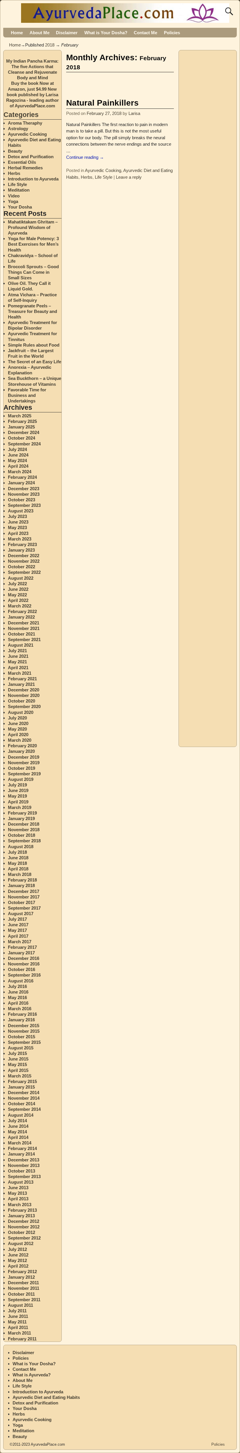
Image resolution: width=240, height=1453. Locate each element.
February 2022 (22, 611)
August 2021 (20, 645)
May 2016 (17, 997)
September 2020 (24, 706)
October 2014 (21, 1103)
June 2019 (18, 790)
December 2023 (23, 488)
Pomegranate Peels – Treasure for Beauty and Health (32, 311)
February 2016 (22, 1014)
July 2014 (17, 1120)
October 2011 (21, 1294)
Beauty (15, 151)
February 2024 (22, 477)
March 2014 (19, 1142)
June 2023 (18, 521)
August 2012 (20, 1243)
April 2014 (18, 1137)
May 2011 (17, 1321)
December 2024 (23, 432)
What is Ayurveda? (32, 1374)
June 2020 (18, 723)
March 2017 (19, 941)
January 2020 (21, 751)
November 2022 (24, 561)
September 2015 (24, 1042)
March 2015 (19, 1075)
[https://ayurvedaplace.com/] (126, 19)
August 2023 (20, 510)
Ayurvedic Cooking (103, 170)
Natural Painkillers (102, 102)
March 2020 (19, 740)
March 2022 (19, 605)
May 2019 (17, 795)
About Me (39, 32)
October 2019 (21, 768)
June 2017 (18, 924)
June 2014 (18, 1126)
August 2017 (20, 913)
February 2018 (22, 879)
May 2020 (17, 728)
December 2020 (23, 689)
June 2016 (18, 991)
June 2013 (18, 1187)
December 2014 (23, 1092)
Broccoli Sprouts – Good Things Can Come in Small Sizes (33, 272)
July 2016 (17, 986)
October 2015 (21, 1036)
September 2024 (24, 443)
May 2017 (17, 930)
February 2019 (22, 812)
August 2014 (20, 1115)
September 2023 (24, 505)
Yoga (13, 201)
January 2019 (21, 818)
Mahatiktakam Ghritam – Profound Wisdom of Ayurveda (33, 227)
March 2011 (19, 1332)
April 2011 (18, 1327)
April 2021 (18, 667)
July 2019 (17, 784)
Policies (172, 32)
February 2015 (22, 1081)
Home (17, 32)
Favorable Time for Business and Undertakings (27, 395)
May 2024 (17, 460)
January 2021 (21, 684)
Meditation (19, 189)
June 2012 (18, 1254)
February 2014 (22, 1148)
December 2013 (23, 1159)
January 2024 (21, 482)
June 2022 (18, 589)
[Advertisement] (134, 83)
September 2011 (24, 1299)
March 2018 (19, 874)
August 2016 (20, 980)
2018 (49, 44)
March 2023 (19, 538)
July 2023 (17, 516)
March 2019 (19, 807)
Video (14, 195)
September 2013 (24, 1176)
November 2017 (24, 896)
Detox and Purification (31, 156)
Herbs (86, 177)
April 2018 (18, 868)
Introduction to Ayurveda (33, 178)
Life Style (103, 177)
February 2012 (22, 1271)
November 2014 (24, 1098)
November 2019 (24, 762)
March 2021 (19, 673)
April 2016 (18, 1003)
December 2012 (23, 1221)
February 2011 (22, 1338)
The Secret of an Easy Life (34, 361)
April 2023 (18, 533)
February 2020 (22, 745)
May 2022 (17, 594)
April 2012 (18, 1265)
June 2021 (18, 656)
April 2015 (18, 1070)
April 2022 (18, 600)
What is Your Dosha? (105, 32)
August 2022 (20, 578)
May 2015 (17, 1064)
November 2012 (24, 1226)
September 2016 (24, 974)
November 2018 (24, 829)
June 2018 (18, 857)
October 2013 (21, 1170)
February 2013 (22, 1210)
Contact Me (145, 32)
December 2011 (23, 1282)
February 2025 (22, 421)
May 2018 (17, 863)
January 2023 (21, 550)
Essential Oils (22, 162)
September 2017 (24, 907)
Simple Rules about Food (33, 344)
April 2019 (18, 801)
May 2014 (17, 1131)
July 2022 (17, 583)
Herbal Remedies (25, 167)
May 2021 (17, 661)
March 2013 (19, 1204)
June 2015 (18, 1058)
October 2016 (21, 969)
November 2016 (24, 963)
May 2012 (17, 1260)
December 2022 (23, 555)
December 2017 (23, 891)
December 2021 (23, 622)
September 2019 (24, 773)
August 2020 (20, 712)
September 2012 (24, 1237)
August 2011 (20, 1305)
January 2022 (21, 616)
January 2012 (21, 1277)
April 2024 (18, 466)
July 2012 (17, 1249)
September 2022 (24, 572)
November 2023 (24, 494)
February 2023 (22, 544)
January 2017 (21, 952)
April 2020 (18, 734)
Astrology (18, 128)
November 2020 (24, 695)
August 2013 (20, 1182)
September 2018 (24, 840)
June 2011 (18, 1316)
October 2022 (21, 566)
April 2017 (18, 936)
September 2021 (24, 639)
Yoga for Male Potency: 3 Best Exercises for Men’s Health (33, 244)
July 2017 (17, 919)
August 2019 (20, 779)
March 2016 (19, 1008)
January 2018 (21, 885)
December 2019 (23, 757)
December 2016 (23, 958)
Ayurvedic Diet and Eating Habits (46, 1397)
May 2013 (17, 1193)
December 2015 (23, 1025)
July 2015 (17, 1053)
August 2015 (20, 1047)
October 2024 (21, 437)
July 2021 (17, 650)
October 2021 (21, 633)
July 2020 (17, 717)
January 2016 (21, 1019)
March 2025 (19, 415)
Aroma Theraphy (25, 122)
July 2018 (17, 852)
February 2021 (22, 678)
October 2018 (21, 835)
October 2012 (21, 1232)
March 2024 (19, 471)
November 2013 (24, 1165)
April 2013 (18, 1198)
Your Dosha (20, 206)
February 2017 (22, 947)
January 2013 (21, 1215)
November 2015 (24, 1031)
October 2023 (21, 499)
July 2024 (17, 449)
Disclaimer (67, 32)
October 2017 (21, 902)
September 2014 (24, 1109)
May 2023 (17, 527)
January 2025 (21, 426)
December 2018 (23, 824)
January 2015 (21, 1086)
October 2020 (21, 700)
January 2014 (21, 1153)
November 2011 (23, 1288)
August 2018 (20, 846)
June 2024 (18, 454)
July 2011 (17, 1310)
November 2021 (24, 628)
